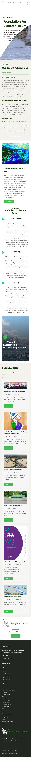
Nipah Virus (6, 707)
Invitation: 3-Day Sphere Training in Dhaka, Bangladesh (15, 433)
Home (3, 667)
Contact (3, 709)
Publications (5, 717)
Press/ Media (6, 694)
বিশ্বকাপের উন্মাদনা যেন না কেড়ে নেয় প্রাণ (12, 597)
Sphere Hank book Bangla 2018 (14, 562)
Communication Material (9, 690)
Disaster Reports (7, 678)
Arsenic (5, 682)
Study (3, 724)
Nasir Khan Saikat (13, 754)
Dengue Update (7, 704)
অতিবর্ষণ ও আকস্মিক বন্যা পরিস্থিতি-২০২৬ (13, 505)
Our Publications (7, 676)
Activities (4, 671)
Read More (9, 201)
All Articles (5, 378)
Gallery (3, 696)
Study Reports (6, 680)
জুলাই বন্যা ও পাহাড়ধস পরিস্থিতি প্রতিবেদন (13, 470)
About (3, 669)
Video (4, 688)
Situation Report (7, 674)
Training (5, 692)
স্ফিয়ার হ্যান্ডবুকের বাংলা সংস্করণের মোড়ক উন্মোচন (14, 391)
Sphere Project (5, 698)
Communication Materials (8, 721)
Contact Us (16, 636)
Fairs (4, 684)
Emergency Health (6, 700)
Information (6, 702)
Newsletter (6, 686)
